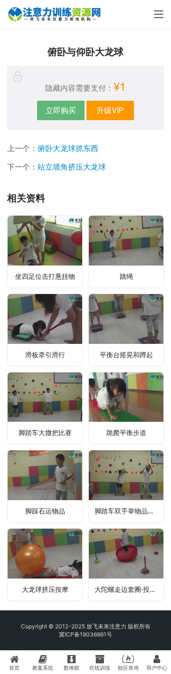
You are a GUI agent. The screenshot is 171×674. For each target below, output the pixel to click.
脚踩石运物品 (45, 511)
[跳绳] (126, 251)
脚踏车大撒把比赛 (45, 432)
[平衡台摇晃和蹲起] (126, 330)
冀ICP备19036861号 (85, 634)
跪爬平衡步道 (126, 432)
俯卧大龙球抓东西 (68, 148)
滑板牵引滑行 (45, 355)
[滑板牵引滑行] (45, 330)
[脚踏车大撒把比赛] (45, 408)
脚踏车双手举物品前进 (128, 511)
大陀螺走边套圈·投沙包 (129, 589)
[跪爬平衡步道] (126, 408)
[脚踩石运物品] (45, 486)
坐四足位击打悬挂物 (45, 276)
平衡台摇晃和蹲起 (126, 355)
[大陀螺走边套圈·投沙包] (126, 564)
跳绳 (126, 276)
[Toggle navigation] (159, 14)
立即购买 (61, 109)
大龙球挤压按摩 (45, 589)
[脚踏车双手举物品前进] (126, 486)
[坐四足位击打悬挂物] (45, 251)
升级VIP (110, 109)
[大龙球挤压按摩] (45, 564)
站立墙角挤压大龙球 (72, 166)
